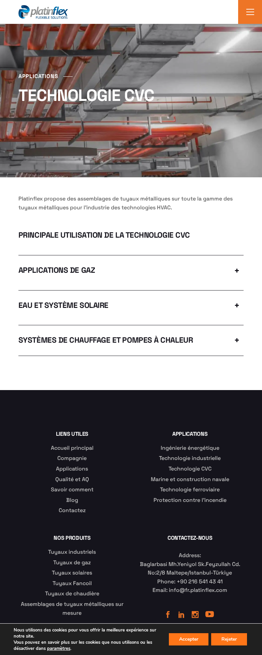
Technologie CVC (190, 468)
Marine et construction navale (190, 479)
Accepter (188, 639)
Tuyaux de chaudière (72, 593)
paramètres (58, 648)
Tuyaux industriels (72, 551)
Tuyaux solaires (72, 572)
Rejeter (229, 639)
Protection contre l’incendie (190, 500)
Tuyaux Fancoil (72, 583)
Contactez (72, 510)
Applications (72, 468)
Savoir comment (72, 489)
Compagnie (72, 458)
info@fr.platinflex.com (198, 590)
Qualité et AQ (72, 479)
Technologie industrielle (190, 458)
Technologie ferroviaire (190, 489)
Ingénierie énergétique (190, 447)
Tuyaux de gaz (72, 562)
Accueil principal (72, 447)
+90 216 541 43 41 (200, 581)
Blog (72, 500)
